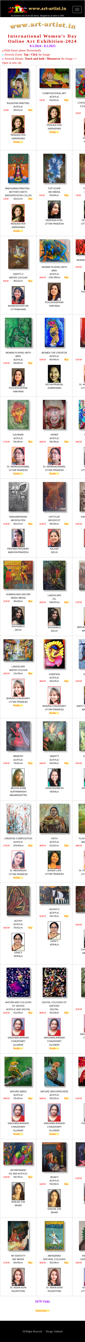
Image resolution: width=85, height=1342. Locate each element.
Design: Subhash (54, 1331)
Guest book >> (42, 1310)
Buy (30, 110)
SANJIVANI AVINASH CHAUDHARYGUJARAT (18, 1042)
